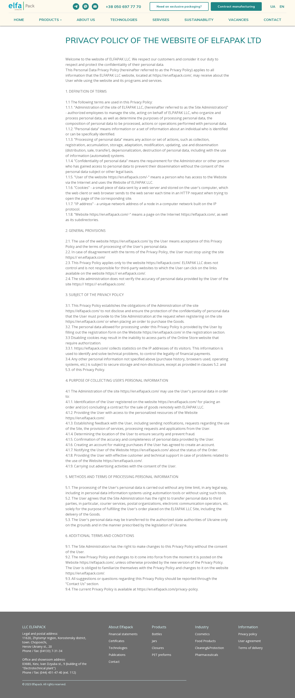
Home (19, 19)
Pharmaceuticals (206, 655)
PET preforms (161, 655)
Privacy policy (247, 634)
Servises (160, 19)
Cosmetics (202, 634)
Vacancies (238, 19)
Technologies (123, 19)
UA (272, 6)
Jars (154, 641)
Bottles (157, 634)
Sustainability (198, 19)
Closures (158, 648)
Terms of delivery (250, 648)
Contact (272, 19)
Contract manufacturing (236, 6)
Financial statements (123, 634)
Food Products (205, 641)
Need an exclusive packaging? (179, 6)
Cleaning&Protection (209, 648)
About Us (86, 19)
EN (282, 6)
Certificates (116, 641)
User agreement (249, 641)
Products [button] (49, 19)
